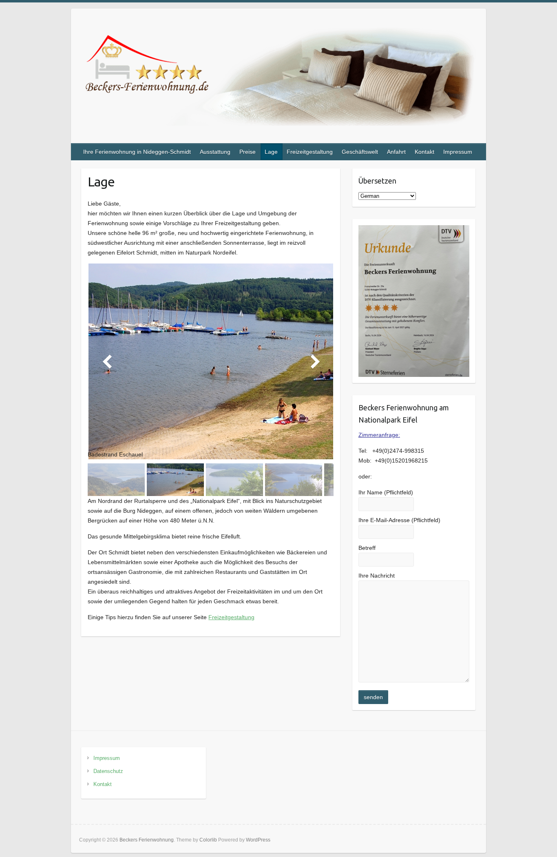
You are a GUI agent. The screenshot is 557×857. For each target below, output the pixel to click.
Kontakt (424, 151)
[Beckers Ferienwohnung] (278, 78)
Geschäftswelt (360, 151)
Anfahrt (396, 151)
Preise (247, 151)
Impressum (457, 151)
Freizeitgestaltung (310, 151)
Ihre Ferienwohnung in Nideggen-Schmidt (137, 151)
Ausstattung (215, 151)
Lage (271, 151)
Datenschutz (108, 771)
